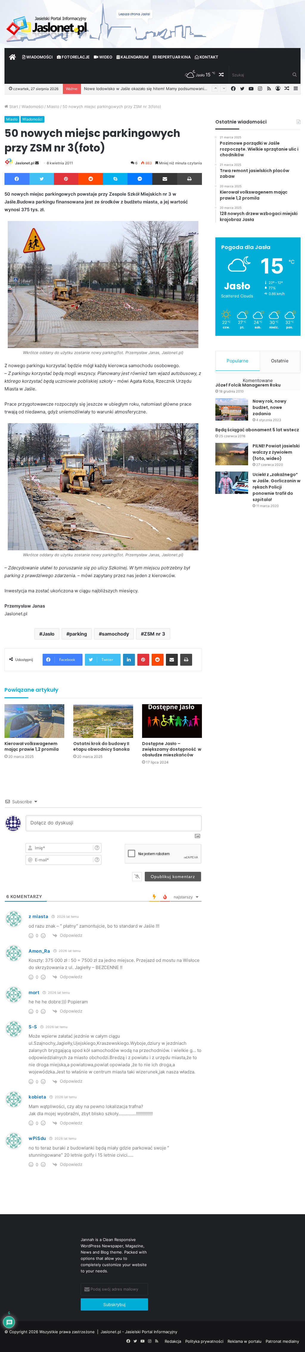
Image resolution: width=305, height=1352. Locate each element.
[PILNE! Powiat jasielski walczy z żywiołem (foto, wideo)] (231, 454)
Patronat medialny (282, 1341)
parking (78, 634)
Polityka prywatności (204, 1341)
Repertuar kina (174, 57)
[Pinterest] (66, 179)
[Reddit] (90, 179)
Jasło (48, 634)
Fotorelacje (75, 57)
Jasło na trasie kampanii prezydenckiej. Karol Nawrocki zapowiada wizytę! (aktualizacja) (165, 88)
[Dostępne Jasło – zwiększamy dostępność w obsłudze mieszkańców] (172, 721)
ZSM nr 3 (154, 634)
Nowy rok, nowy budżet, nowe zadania (269, 407)
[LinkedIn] (129, 660)
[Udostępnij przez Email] (164, 179)
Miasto (53, 106)
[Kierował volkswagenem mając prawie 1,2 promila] (34, 721)
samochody (115, 634)
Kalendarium (134, 57)
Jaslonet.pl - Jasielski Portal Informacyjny (139, 1331)
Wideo (105, 57)
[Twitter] (41, 179)
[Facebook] (16, 179)
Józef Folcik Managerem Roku (248, 385)
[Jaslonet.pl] (47, 27)
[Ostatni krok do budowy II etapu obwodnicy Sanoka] (103, 721)
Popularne (237, 361)
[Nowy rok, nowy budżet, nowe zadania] (231, 409)
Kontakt (208, 57)
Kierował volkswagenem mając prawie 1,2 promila (31, 746)
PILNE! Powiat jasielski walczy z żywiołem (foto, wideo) (276, 452)
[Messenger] (139, 179)
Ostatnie (280, 361)
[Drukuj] (189, 179)
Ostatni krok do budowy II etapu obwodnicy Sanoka (101, 746)
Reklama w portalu (245, 1341)
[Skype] (115, 179)
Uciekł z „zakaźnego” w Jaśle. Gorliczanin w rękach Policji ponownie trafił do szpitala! (277, 487)
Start (13, 106)
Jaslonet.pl (24, 163)
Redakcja (173, 1341)
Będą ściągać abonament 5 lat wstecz (257, 430)
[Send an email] (37, 163)
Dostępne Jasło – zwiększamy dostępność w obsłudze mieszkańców (171, 749)
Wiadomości (39, 57)
